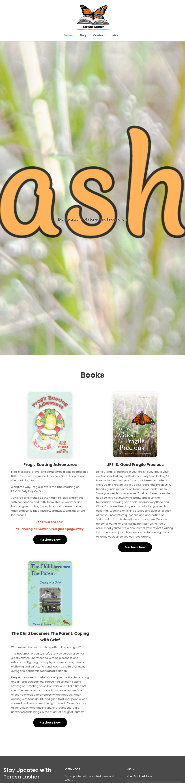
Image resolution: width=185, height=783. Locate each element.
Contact (99, 35)
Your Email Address (139, 776)
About (116, 35)
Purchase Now (50, 540)
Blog (83, 35)
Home (68, 35)
